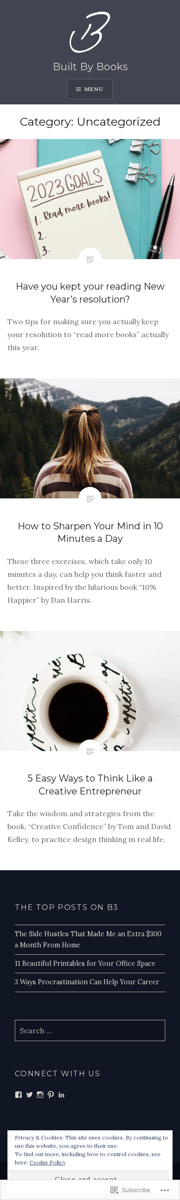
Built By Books (90, 67)
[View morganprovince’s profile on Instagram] (40, 1094)
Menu (94, 88)
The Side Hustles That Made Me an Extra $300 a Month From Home (88, 939)
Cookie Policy (48, 1162)
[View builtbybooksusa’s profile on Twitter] (29, 1094)
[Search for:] (90, 1031)
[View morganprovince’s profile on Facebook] (18, 1094)
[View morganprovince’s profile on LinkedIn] (61, 1094)
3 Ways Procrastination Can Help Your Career (87, 982)
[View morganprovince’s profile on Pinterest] (50, 1094)
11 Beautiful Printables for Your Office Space (85, 963)
